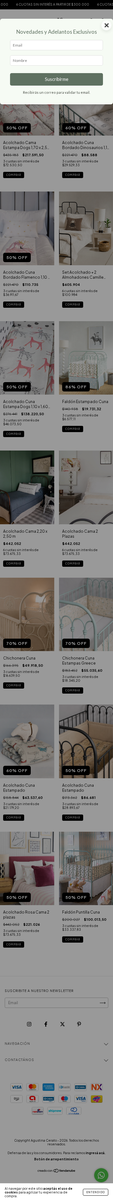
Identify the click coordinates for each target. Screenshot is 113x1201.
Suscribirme (56, 79)
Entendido (95, 1192)
